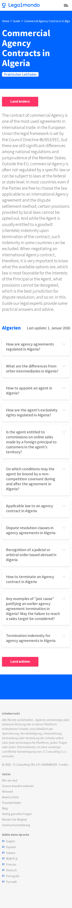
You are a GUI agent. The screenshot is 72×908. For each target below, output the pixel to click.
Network (7, 791)
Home (5, 21)
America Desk (10, 797)
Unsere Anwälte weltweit (18, 786)
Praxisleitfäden (11, 803)
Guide (16, 21)
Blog (5, 808)
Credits (63, 764)
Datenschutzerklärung (16, 825)
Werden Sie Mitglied (14, 819)
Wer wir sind (9, 780)
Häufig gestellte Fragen (17, 814)
